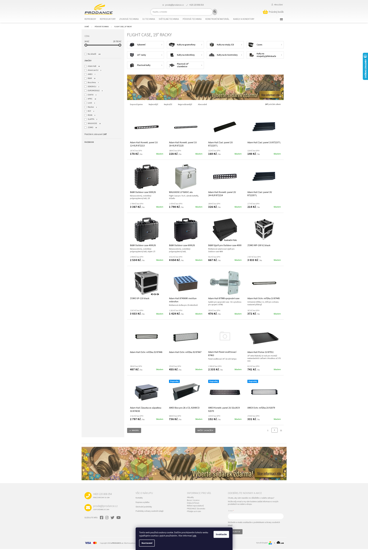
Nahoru (135, 430)
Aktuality (190, 497)
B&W (91, 78)
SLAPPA (92, 119)
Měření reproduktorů (195, 505)
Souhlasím (221, 534)
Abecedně (202, 104)
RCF (91, 111)
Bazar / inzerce (193, 500)
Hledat (214, 12)
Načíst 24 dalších (205, 430)
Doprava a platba (142, 502)
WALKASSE (94, 123)
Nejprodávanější (185, 104)
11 (281, 430)
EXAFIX (92, 94)
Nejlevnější (153, 104)
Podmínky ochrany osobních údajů (149, 511)
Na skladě (94, 54)
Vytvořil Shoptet (262, 543)
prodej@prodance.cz (105, 507)
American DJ (94, 70)
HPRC (92, 98)
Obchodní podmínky (144, 506)
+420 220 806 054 (102, 495)
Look (91, 102)
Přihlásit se (235, 531)
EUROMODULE (95, 90)
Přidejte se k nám (194, 511)
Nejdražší (168, 104)
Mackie (92, 107)
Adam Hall (94, 66)
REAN (91, 115)
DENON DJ (93, 86)
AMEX (91, 74)
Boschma (93, 82)
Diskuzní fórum (193, 503)
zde (194, 535)
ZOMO (92, 127)
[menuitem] (92, 19)
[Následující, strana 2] (274, 430)
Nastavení (147, 543)
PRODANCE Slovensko (196, 508)
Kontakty (139, 498)
